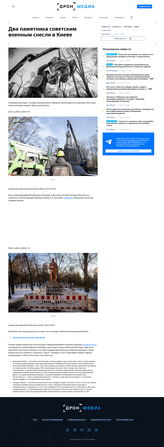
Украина (35, 17)
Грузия (62, 17)
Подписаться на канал (128, 151)
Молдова (88, 17)
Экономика (119, 17)
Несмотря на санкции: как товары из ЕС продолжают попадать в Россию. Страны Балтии (129, 55)
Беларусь (49, 17)
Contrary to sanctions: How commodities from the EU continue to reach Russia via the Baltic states (130, 123)
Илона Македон (112, 70)
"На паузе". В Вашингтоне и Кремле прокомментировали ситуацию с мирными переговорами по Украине (125, 99)
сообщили (68, 198)
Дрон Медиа (110, 60)
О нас (35, 419)
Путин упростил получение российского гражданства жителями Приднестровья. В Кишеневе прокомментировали (130, 111)
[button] (95, 149)
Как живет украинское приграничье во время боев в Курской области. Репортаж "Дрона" (128, 66)
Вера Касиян (106, 34)
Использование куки (124, 419)
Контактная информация (52, 419)
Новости (106, 27)
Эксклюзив (103, 17)
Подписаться (144, 6)
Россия (75, 17)
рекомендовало (89, 344)
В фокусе (117, 27)
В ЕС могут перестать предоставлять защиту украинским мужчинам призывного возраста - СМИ (129, 88)
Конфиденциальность (77, 419)
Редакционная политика (101, 419)
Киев (136, 27)
